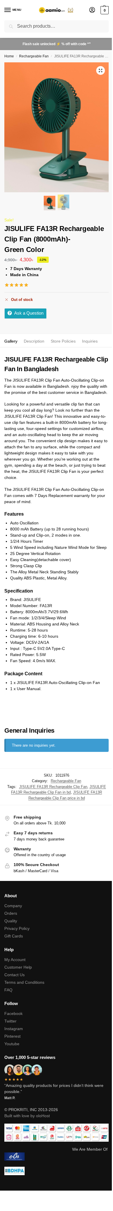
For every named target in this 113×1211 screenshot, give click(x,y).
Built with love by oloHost (27, 1115)
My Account (14, 959)
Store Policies (63, 341)
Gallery (10, 341)
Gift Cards (13, 936)
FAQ (8, 990)
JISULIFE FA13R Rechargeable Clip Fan (53, 787)
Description (34, 341)
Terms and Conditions (24, 982)
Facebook (13, 1013)
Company (13, 905)
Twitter (10, 1021)
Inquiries (90, 341)
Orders (10, 913)
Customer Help (18, 967)
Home (9, 56)
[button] (104, 10)
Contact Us (14, 974)
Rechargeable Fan (34, 56)
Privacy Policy (17, 928)
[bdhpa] (56, 1171)
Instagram (13, 1028)
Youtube (11, 1043)
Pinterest (12, 1036)
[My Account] (92, 10)
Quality (10, 921)
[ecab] (56, 1156)
